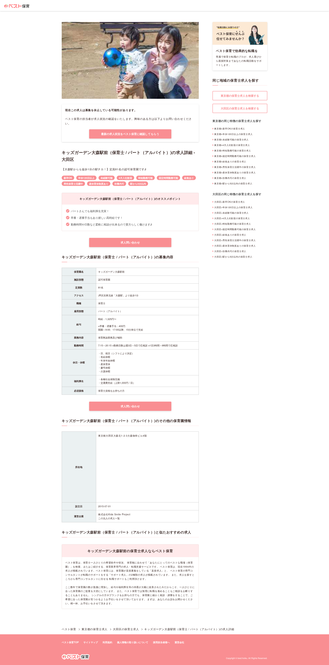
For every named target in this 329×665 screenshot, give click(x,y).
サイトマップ (90, 642)
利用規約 (107, 642)
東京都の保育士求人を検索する (240, 96)
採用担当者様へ (161, 642)
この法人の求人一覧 (109, 518)
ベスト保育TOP (70, 642)
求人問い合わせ (130, 242)
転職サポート (116, 578)
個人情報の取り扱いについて (132, 642)
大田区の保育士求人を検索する (240, 108)
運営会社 (179, 642)
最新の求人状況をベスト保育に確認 (130, 134)
